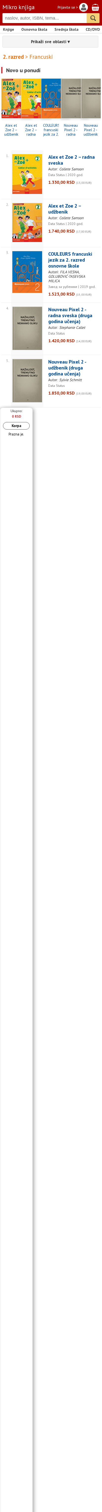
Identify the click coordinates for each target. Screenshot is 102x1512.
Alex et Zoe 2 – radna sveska (31, 130)
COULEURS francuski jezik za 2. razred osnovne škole (51, 130)
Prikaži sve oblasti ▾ (50, 41)
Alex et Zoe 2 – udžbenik (11, 130)
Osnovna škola (34, 29)
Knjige (8, 29)
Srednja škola (66, 29)
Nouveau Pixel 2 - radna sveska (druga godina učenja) (71, 130)
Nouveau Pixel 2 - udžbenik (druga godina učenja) (91, 130)
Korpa (16, 425)
